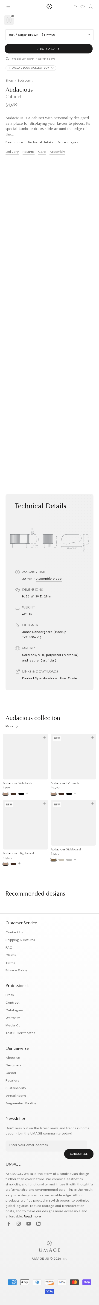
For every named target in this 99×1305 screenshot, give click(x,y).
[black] (21, 794)
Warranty (13, 1018)
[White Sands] (61, 860)
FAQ (9, 947)
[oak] (5, 794)
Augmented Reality (21, 1103)
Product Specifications (39, 678)
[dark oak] (13, 794)
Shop (9, 80)
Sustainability (16, 1088)
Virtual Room (16, 1095)
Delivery (12, 151)
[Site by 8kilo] (65, 1259)
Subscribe (79, 1153)
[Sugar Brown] (53, 860)
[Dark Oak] (13, 864)
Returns (29, 151)
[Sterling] (69, 860)
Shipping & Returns (20, 940)
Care (42, 151)
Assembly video (49, 578)
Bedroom (24, 80)
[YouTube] (28, 1224)
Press (10, 995)
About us (13, 1057)
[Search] (91, 6)
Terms (10, 962)
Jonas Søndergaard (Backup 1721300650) (44, 634)
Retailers (12, 1080)
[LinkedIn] (38, 1224)
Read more (14, 142)
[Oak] (5, 864)
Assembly (57, 151)
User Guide (68, 678)
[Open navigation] (8, 6)
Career (11, 1073)
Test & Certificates (20, 1033)
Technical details (40, 142)
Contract (13, 1002)
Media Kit (13, 1025)
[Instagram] (18, 1224)
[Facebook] (8, 1224)
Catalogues (14, 1010)
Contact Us (14, 932)
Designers (13, 1065)
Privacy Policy (16, 970)
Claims (11, 955)
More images (68, 142)
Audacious (17, 783)
